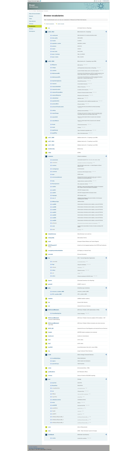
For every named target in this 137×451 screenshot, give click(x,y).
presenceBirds (55, 103)
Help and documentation (34, 13)
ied (49, 306)
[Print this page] (99, 1)
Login (96, 0)
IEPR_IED (51, 328)
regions (54, 361)
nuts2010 (54, 209)
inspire (50, 332)
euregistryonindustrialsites (55, 250)
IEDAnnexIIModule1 (53, 309)
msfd (49, 354)
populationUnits (55, 100)
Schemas (31, 23)
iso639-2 (54, 186)
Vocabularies (32, 26)
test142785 (54, 405)
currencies (54, 171)
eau (53, 391)
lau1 (49, 339)
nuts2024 (54, 220)
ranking (54, 110)
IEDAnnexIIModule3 (53, 317)
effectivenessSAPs (56, 77)
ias (49, 302)
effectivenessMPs (56, 73)
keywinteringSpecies (56, 80)
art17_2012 (51, 141)
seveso (50, 375)
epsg (53, 180)
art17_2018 (51, 145)
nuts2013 (54, 212)
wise (49, 430)
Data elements (32, 21)
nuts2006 (54, 207)
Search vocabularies (50, 23)
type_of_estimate (56, 54)
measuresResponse (56, 95)
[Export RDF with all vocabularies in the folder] (106, 32)
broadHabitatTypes (56, 358)
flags (53, 264)
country (54, 438)
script (53, 226)
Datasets (31, 16)
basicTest (54, 382)
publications (51, 371)
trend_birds (54, 51)
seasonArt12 (55, 117)
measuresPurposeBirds (57, 92)
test (49, 379)
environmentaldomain (57, 177)
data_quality (55, 38)
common (50, 156)
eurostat (50, 254)
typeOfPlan (54, 133)
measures (54, 83)
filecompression (55, 183)
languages (54, 195)
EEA (35, 1)
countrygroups (55, 168)
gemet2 (50, 284)
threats (53, 124)
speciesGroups (55, 363)
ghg (49, 288)
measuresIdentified (56, 86)
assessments (55, 159)
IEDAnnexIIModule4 (53, 323)
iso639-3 (54, 190)
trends (53, 127)
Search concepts (61, 23)
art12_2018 (51, 61)
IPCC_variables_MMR (57, 294)
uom (49, 427)
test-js (53, 402)
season (53, 48)
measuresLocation (56, 89)
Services (31, 28)
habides (50, 298)
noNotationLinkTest (56, 399)
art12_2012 (51, 31)
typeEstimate (55, 130)
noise (49, 368)
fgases (50, 280)
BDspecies (54, 64)
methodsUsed (55, 98)
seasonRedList (55, 120)
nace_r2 (54, 198)
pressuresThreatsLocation (58, 106)
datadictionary (52, 234)
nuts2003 (54, 204)
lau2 (49, 343)
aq (49, 28)
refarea (53, 270)
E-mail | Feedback (33, 446)
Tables (30, 18)
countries (54, 70)
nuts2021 (54, 217)
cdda (49, 152)
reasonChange (55, 113)
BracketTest (54, 385)
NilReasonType (55, 201)
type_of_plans (55, 56)
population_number (56, 43)
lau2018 (50, 347)
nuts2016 (54, 215)
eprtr (49, 241)
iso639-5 (54, 192)
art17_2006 (51, 137)
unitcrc (53, 276)
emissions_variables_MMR (58, 291)
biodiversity (51, 148)
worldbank (51, 434)
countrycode (55, 35)
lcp (49, 351)
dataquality (51, 237)
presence (54, 46)
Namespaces (32, 31)
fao (49, 258)
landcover (51, 336)
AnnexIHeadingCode (56, 313)
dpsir (53, 174)
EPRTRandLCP (52, 245)
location (54, 40)
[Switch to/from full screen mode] (101, 1)
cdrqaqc (54, 67)
